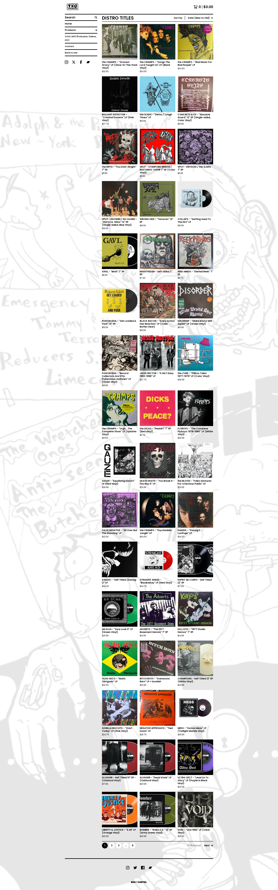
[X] (74, 62)
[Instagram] (66, 62)
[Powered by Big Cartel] (139, 882)
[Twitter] (135, 868)
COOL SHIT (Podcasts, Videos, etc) (81, 38)
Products (70, 30)
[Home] (73, 7)
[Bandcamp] (88, 62)
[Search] (96, 17)
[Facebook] (81, 62)
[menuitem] (193, 17)
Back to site (71, 52)
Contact (69, 46)
